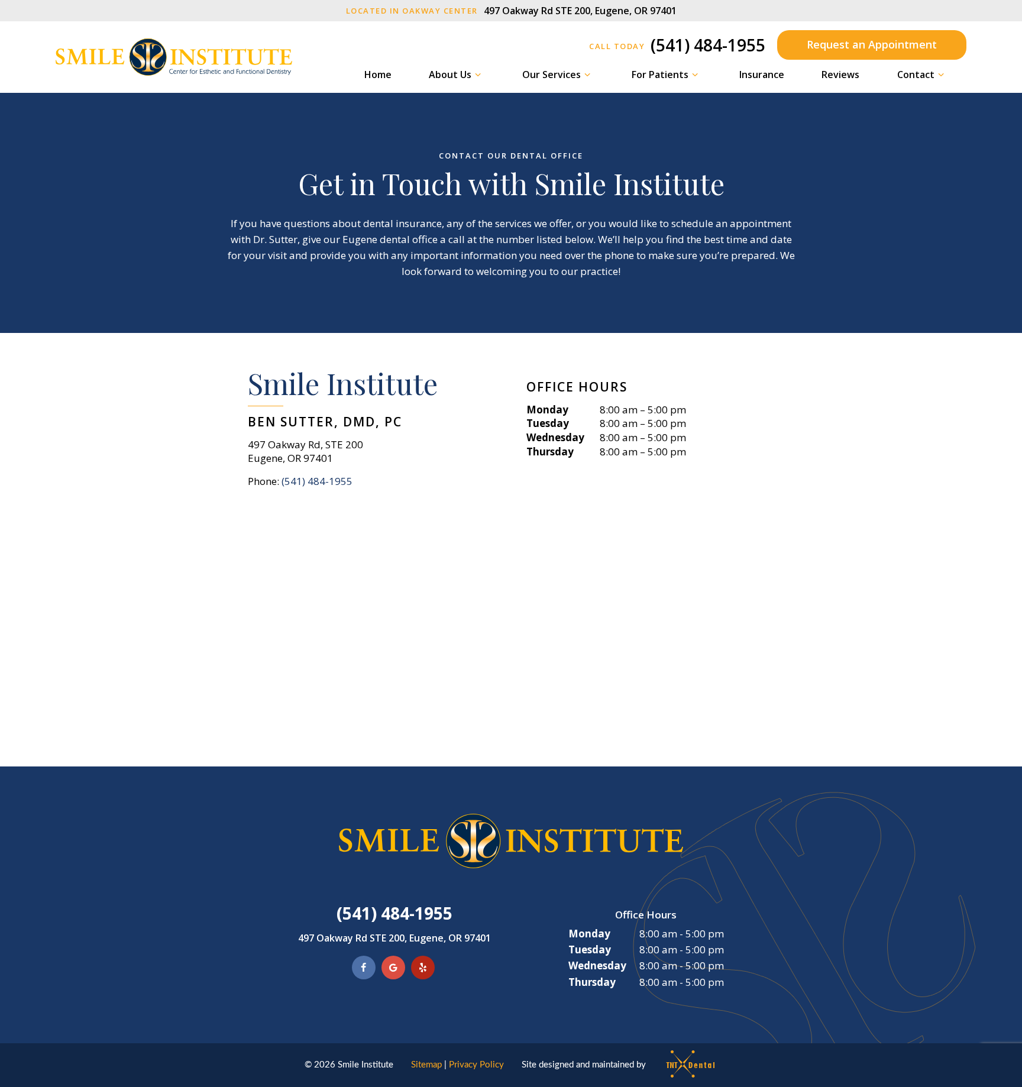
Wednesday (555, 437)
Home (378, 74)
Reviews (840, 74)
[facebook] (364, 967)
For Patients (660, 74)
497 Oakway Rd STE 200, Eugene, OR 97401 (511, 10)
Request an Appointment (872, 44)
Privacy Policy (476, 1064)
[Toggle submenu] (477, 74)
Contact (915, 74)
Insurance (761, 74)
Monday (547, 409)
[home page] (174, 57)
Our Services (551, 74)
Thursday (550, 451)
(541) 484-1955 (677, 45)
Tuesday (547, 423)
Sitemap (426, 1064)
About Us (450, 74)
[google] (393, 967)
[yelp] (423, 967)
